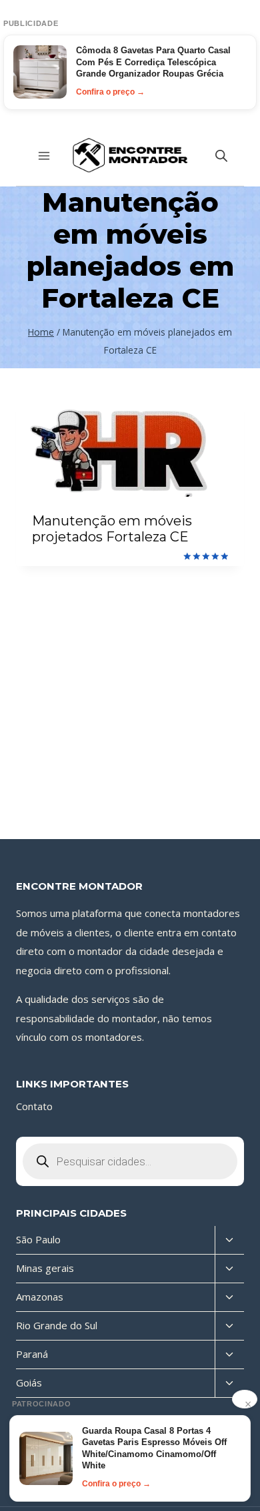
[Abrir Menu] (44, 155)
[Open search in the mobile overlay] (221, 155)
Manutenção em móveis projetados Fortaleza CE (112, 529)
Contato (34, 1106)
